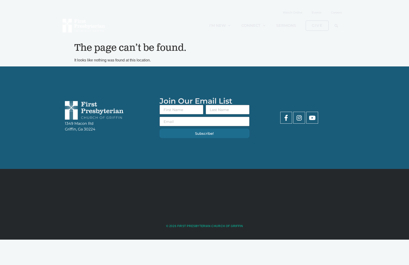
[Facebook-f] (286, 118)
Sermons (286, 25)
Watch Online (292, 12)
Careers (336, 12)
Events (316, 12)
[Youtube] (312, 118)
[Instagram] (299, 118)
